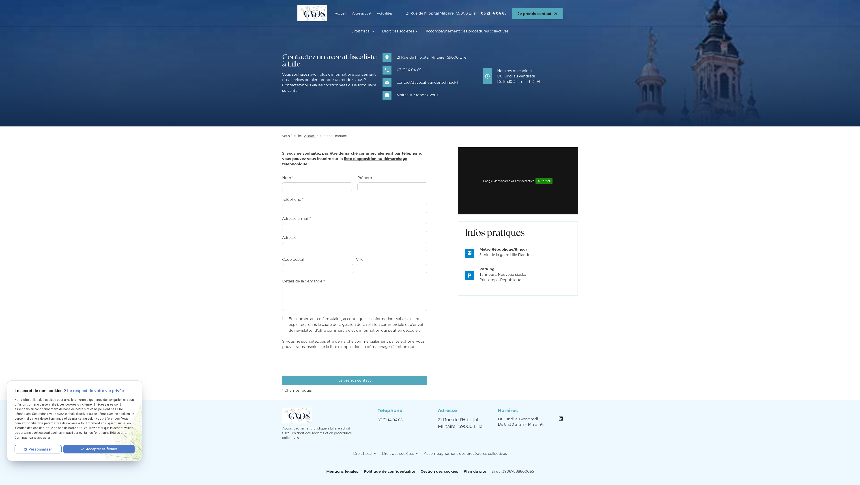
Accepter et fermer (101, 449)
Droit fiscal (360, 31)
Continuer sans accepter (32, 437)
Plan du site (475, 471)
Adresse (289, 237)
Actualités (385, 13)
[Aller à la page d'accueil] (312, 13)
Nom (287, 178)
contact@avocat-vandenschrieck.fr (428, 82)
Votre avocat (362, 13)
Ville (359, 259)
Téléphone (292, 199)
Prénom (364, 178)
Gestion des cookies (439, 471)
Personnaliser (40, 449)
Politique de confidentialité (389, 471)
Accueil (340, 13)
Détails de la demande (303, 281)
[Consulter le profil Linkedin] (560, 418)
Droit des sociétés (398, 31)
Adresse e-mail (296, 218)
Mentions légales (342, 471)
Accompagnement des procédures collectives (467, 31)
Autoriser (544, 181)
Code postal (293, 259)
